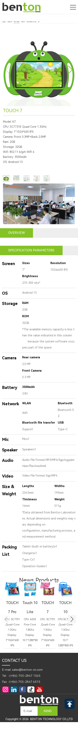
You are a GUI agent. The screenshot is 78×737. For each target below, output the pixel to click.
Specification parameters (31, 250)
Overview (16, 233)
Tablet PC (9, 21)
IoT (38, 21)
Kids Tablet (16, 21)
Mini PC (23, 21)
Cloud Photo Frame (31, 21)
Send (48, 711)
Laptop (4, 21)
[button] (70, 69)
